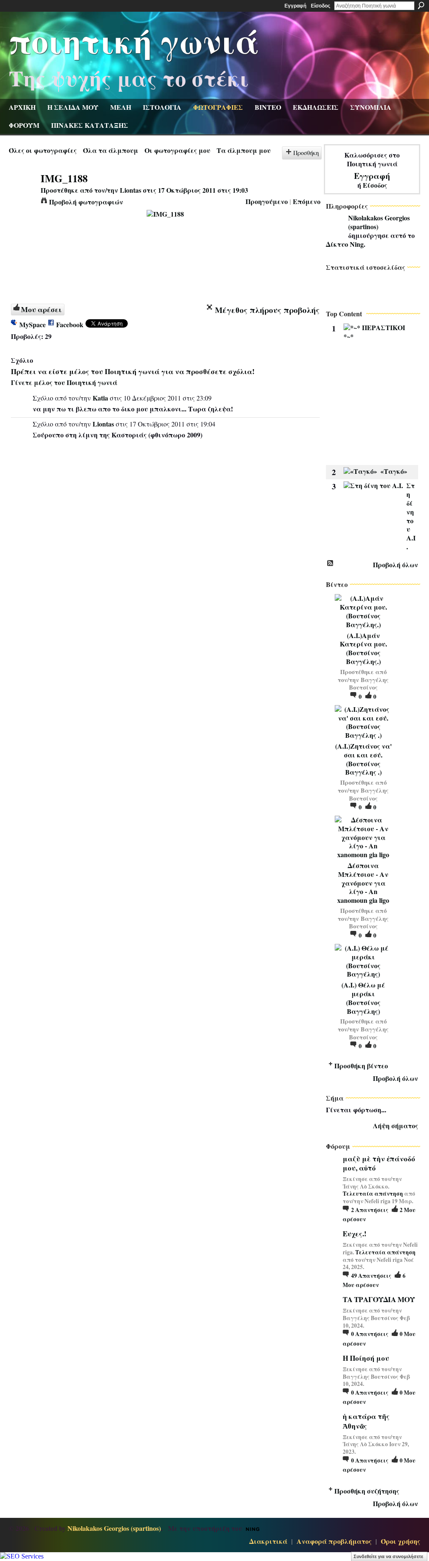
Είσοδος (320, 6)
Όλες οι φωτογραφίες (43, 150)
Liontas (130, 190)
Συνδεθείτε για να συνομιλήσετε (388, 1556)
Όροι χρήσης (400, 1541)
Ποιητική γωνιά (134, 40)
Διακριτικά (268, 1541)
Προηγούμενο (267, 201)
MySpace (32, 324)
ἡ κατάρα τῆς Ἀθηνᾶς (366, 1421)
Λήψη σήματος (395, 1125)
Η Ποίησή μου (366, 1358)
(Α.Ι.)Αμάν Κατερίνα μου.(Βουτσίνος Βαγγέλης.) (363, 648)
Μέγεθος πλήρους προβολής (267, 310)
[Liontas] (22, 194)
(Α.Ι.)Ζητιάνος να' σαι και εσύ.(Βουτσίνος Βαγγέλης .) (363, 759)
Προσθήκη (306, 153)
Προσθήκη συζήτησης (366, 1491)
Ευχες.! (355, 1233)
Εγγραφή (295, 6)
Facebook (69, 324)
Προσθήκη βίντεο (361, 1065)
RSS (330, 563)
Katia (100, 398)
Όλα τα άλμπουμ (110, 150)
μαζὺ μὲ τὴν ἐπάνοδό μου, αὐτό (379, 1163)
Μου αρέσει (41, 309)
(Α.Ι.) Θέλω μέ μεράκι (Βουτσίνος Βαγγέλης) (363, 998)
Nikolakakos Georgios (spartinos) (379, 222)
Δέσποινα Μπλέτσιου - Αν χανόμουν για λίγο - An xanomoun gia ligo (363, 883)
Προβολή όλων (395, 564)
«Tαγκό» (393, 471)
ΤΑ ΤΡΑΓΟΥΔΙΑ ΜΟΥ (379, 1299)
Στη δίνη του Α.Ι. (411, 516)
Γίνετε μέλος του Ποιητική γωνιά (64, 382)
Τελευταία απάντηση (373, 1193)
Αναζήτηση (421, 5)
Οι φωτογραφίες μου (177, 150)
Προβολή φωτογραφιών (86, 202)
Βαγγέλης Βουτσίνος (369, 683)
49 (371, 1276)
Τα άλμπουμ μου (244, 150)
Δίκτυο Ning (345, 244)
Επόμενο (306, 201)
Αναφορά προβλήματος (334, 1541)
